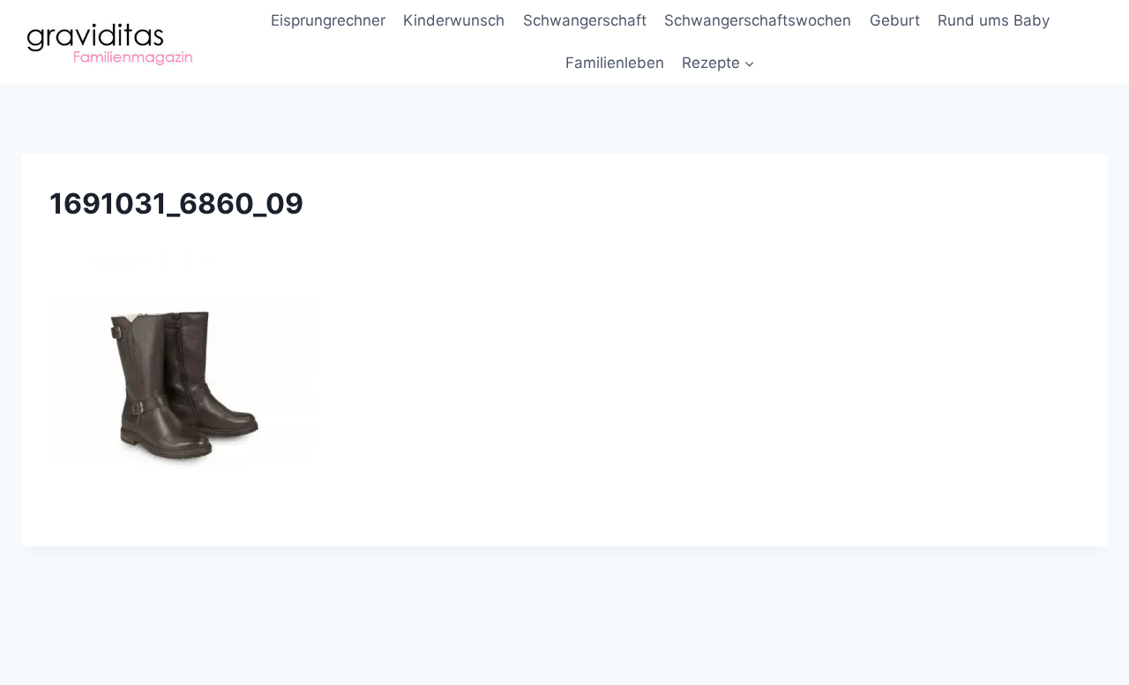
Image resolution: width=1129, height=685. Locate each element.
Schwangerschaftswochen (757, 20)
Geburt (895, 20)
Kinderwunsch (454, 20)
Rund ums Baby (994, 20)
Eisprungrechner (328, 20)
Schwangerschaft (585, 20)
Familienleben (614, 63)
